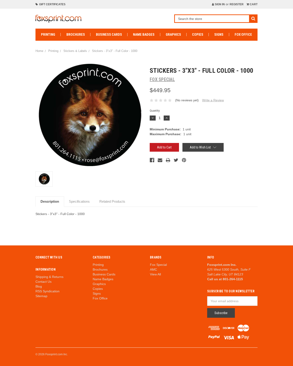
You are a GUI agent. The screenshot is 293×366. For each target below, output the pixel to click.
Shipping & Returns (49, 277)
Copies (197, 34)
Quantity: (155, 110)
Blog (38, 286)
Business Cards (109, 34)
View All (155, 274)
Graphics (173, 34)
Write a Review (213, 100)
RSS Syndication (47, 291)
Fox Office (243, 34)
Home (39, 51)
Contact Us (43, 281)
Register (237, 4)
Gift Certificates (51, 4)
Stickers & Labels (75, 51)
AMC (153, 269)
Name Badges (144, 34)
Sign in (219, 4)
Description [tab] (50, 201)
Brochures (75, 34)
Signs (218, 34)
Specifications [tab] (79, 201)
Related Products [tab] (112, 201)
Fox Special (158, 264)
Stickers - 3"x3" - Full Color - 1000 (114, 51)
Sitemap (41, 296)
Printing (48, 34)
